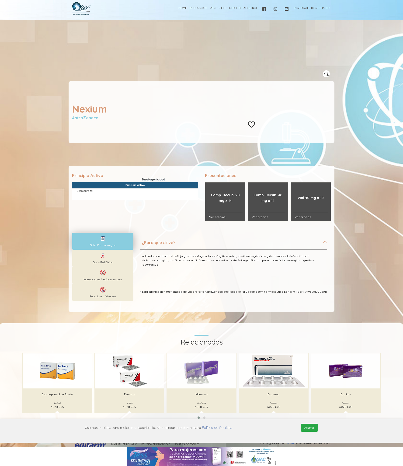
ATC (212, 8)
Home (182, 8)
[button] (199, 417)
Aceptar (309, 427)
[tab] (233, 244)
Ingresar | (301, 8)
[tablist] (102, 241)
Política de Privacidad (155, 444)
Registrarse (320, 8)
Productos (198, 8)
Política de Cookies (187, 444)
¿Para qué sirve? (159, 242)
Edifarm (289, 443)
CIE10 (222, 8)
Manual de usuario (124, 444)
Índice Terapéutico (243, 8)
